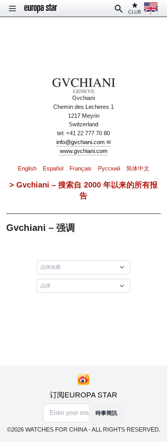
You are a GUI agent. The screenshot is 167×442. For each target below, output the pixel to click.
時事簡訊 (106, 413)
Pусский (109, 168)
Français (81, 168)
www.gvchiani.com (84, 151)
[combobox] (85, 267)
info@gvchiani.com (80, 142)
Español (53, 168)
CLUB (134, 12)
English (27, 168)
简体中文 (138, 168)
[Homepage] (40, 8)
